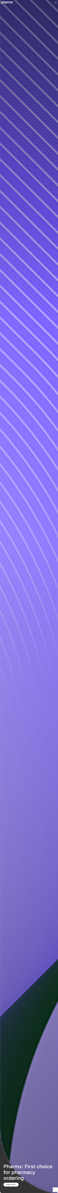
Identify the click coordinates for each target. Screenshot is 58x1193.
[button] (56, 2)
